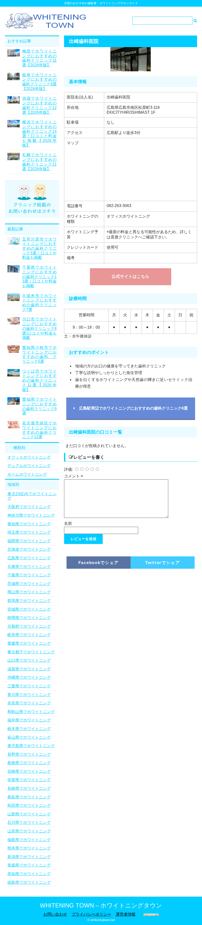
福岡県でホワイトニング (29, 541)
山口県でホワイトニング (29, 660)
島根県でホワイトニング (29, 763)
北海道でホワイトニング (29, 549)
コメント (73, 476)
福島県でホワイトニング (29, 840)
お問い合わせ (55, 914)
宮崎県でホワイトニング (29, 771)
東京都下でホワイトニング (31, 652)
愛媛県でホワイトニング (29, 643)
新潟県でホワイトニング (29, 857)
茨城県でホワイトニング (29, 584)
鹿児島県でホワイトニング (31, 746)
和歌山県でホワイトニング (31, 712)
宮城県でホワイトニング (29, 609)
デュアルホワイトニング (29, 466)
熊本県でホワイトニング (29, 848)
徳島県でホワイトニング (29, 882)
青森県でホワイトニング (29, 865)
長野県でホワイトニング (29, 754)
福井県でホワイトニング (29, 720)
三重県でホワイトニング (29, 686)
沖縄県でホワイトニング (29, 677)
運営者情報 (125, 914)
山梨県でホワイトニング (29, 814)
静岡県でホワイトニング (29, 618)
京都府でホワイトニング (29, 626)
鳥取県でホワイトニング (29, 797)
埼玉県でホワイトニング (29, 532)
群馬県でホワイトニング (29, 601)
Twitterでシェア (162, 562)
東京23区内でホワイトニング (32, 496)
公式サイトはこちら (130, 276)
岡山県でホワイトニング (29, 592)
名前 (68, 523)
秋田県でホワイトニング (29, 805)
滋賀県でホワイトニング (29, 669)
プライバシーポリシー (91, 914)
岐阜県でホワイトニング (29, 635)
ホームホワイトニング (27, 474)
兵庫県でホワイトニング (29, 567)
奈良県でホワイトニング (29, 703)
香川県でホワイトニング (29, 695)
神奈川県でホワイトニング (31, 515)
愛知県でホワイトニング (29, 524)
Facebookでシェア (98, 562)
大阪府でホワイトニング (29, 507)
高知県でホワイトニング (29, 874)
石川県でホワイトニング (29, 822)
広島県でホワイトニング (29, 558)
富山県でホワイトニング (29, 737)
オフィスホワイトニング (29, 457)
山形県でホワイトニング (29, 831)
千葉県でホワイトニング (29, 575)
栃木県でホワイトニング (29, 729)
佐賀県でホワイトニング (29, 780)
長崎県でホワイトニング (29, 788)
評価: (69, 469)
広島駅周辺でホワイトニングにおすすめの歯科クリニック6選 (131, 408)
